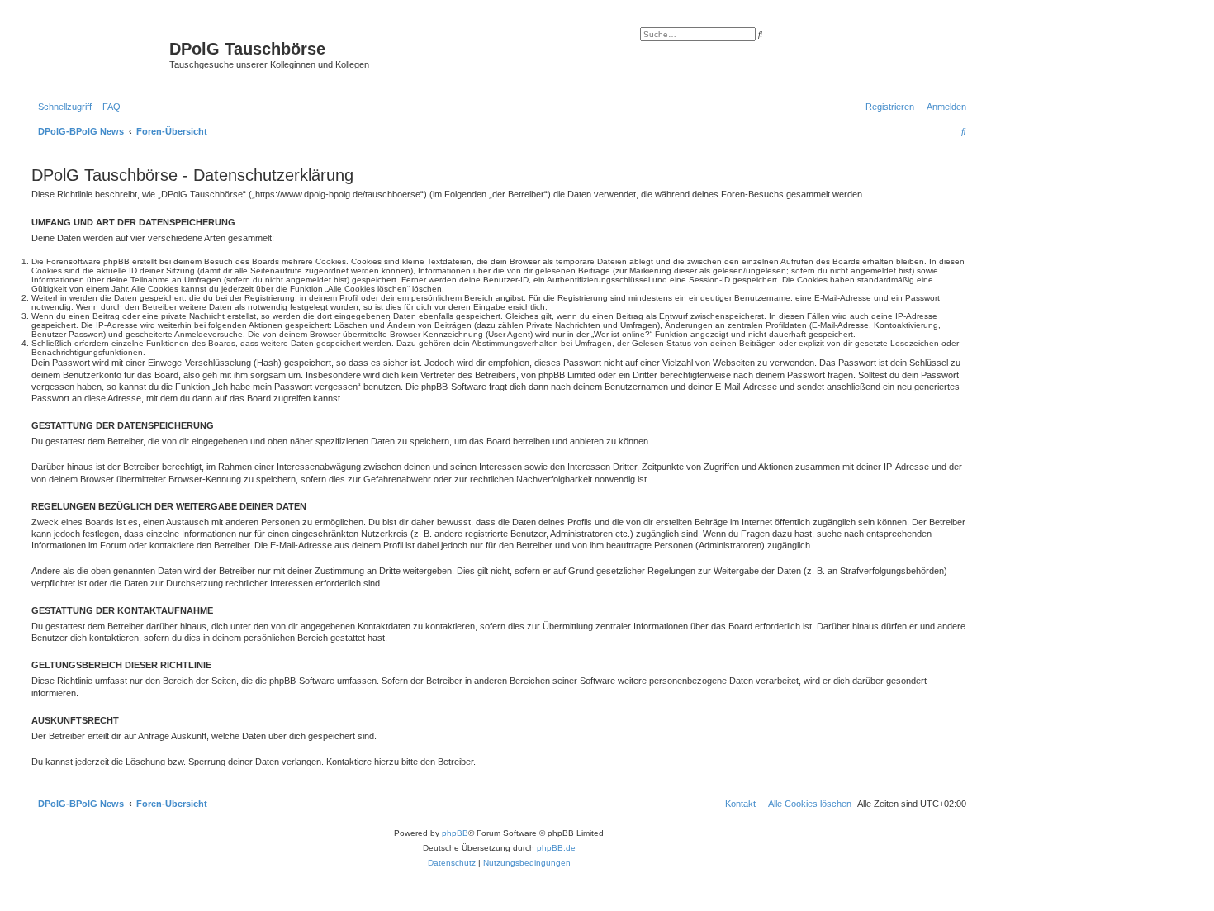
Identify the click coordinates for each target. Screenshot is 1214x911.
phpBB (455, 832)
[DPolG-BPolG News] (98, 53)
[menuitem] (108, 106)
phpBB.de (556, 847)
